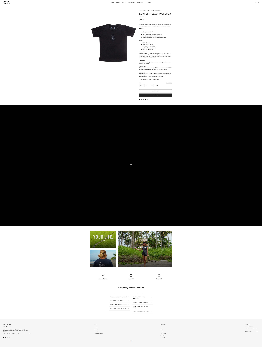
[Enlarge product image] (113, 41)
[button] (147, 99)
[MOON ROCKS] (6, 2)
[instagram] (6, 337)
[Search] (253, 2)
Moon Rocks (141, 16)
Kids (162, 331)
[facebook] (4, 337)
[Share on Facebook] (140, 99)
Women (162, 329)
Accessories (163, 333)
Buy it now (155, 95)
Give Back (163, 337)
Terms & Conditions (98, 333)
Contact (96, 329)
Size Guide (96, 331)
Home (140, 10)
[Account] (255, 2)
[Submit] (257, 331)
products (144, 10)
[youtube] (9, 337)
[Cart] (258, 2)
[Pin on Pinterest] (143, 99)
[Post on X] (141, 99)
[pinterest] (8, 337)
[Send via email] (145, 99)
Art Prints (163, 335)
